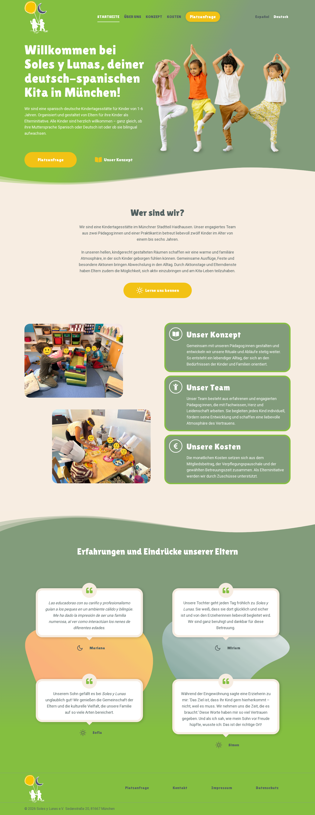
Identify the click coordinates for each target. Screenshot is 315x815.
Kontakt (180, 787)
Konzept (154, 16)
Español (262, 16)
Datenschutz (267, 787)
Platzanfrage (203, 16)
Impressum (221, 787)
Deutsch (281, 16)
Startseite (108, 16)
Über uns (132, 16)
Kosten (174, 16)
